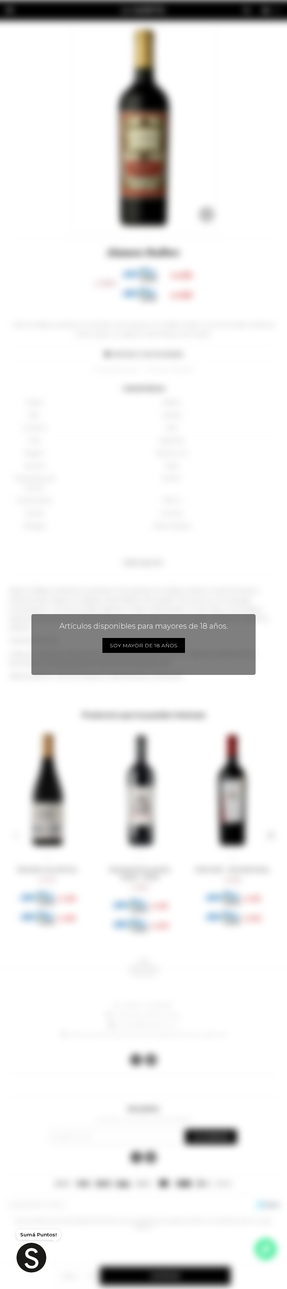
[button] (16, 835)
